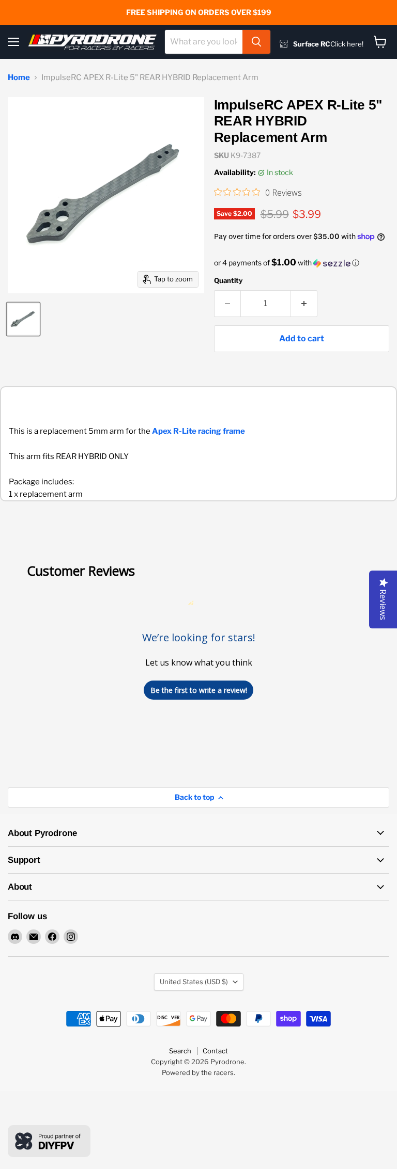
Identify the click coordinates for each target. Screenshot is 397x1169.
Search (180, 1051)
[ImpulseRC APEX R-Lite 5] (23, 319)
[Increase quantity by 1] (304, 303)
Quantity (228, 281)
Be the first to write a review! (198, 690)
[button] (301, 263)
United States (194, 981)
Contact (215, 1051)
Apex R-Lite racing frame (198, 431)
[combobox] (203, 42)
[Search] (256, 42)
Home (19, 77)
